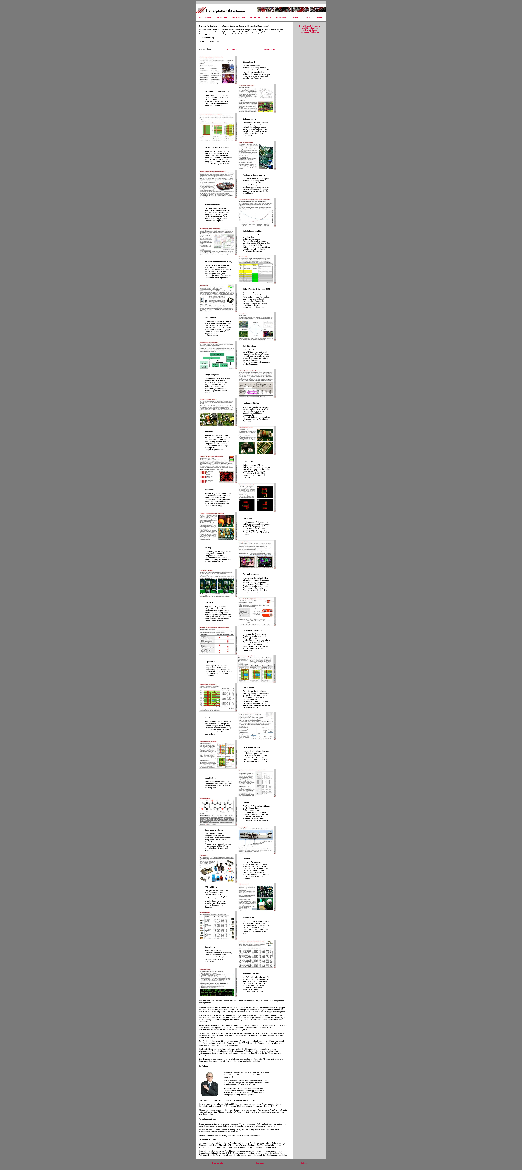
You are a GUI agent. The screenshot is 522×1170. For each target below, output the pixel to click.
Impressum (261, 1163)
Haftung (304, 1163)
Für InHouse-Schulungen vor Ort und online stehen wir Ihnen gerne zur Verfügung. (309, 29)
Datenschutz (217, 1163)
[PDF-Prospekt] (232, 49)
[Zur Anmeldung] (269, 49)
